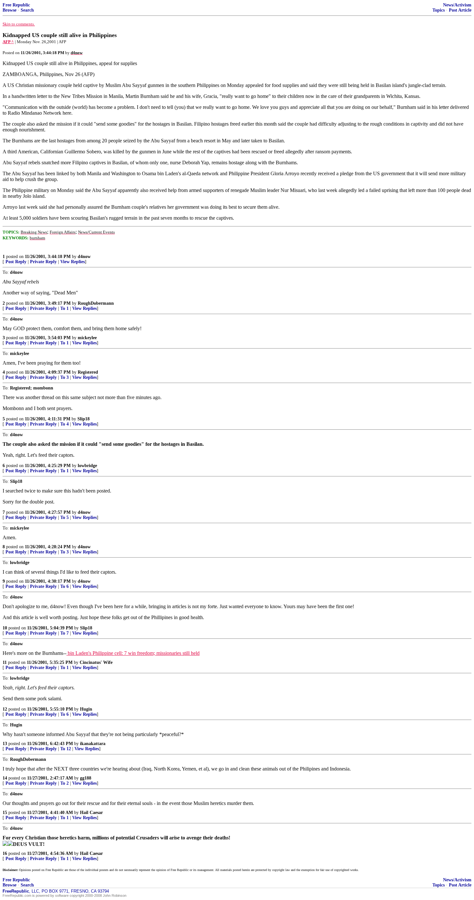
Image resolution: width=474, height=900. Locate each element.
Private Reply (43, 261)
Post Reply (15, 261)
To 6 (64, 586)
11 (5, 662)
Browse (9, 10)
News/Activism (457, 5)
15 (5, 812)
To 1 (64, 308)
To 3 (64, 377)
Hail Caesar (91, 812)
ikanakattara (92, 743)
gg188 (85, 778)
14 (5, 778)
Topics (438, 10)
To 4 (64, 424)
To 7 (64, 633)
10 (5, 628)
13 (5, 743)
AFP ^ (8, 41)
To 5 (64, 517)
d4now (84, 256)
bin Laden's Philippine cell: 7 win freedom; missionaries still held (133, 653)
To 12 (65, 748)
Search (27, 10)
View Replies (72, 261)
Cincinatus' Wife (96, 662)
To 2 (64, 783)
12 (5, 709)
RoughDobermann (96, 303)
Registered (88, 372)
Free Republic (16, 5)
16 (5, 853)
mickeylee (87, 337)
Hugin (86, 709)
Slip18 (83, 418)
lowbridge (87, 465)
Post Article (460, 10)
